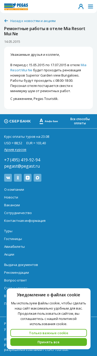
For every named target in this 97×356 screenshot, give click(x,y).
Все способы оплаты (80, 121)
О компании (14, 189)
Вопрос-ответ (15, 280)
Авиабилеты (14, 246)
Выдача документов (21, 264)
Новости (11, 197)
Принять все (48, 342)
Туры (8, 231)
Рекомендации (16, 272)
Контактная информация (25, 220)
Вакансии (12, 205)
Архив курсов (15, 149)
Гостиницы (13, 238)
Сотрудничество (18, 212)
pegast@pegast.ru (22, 166)
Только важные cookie (48, 333)
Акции (9, 254)
